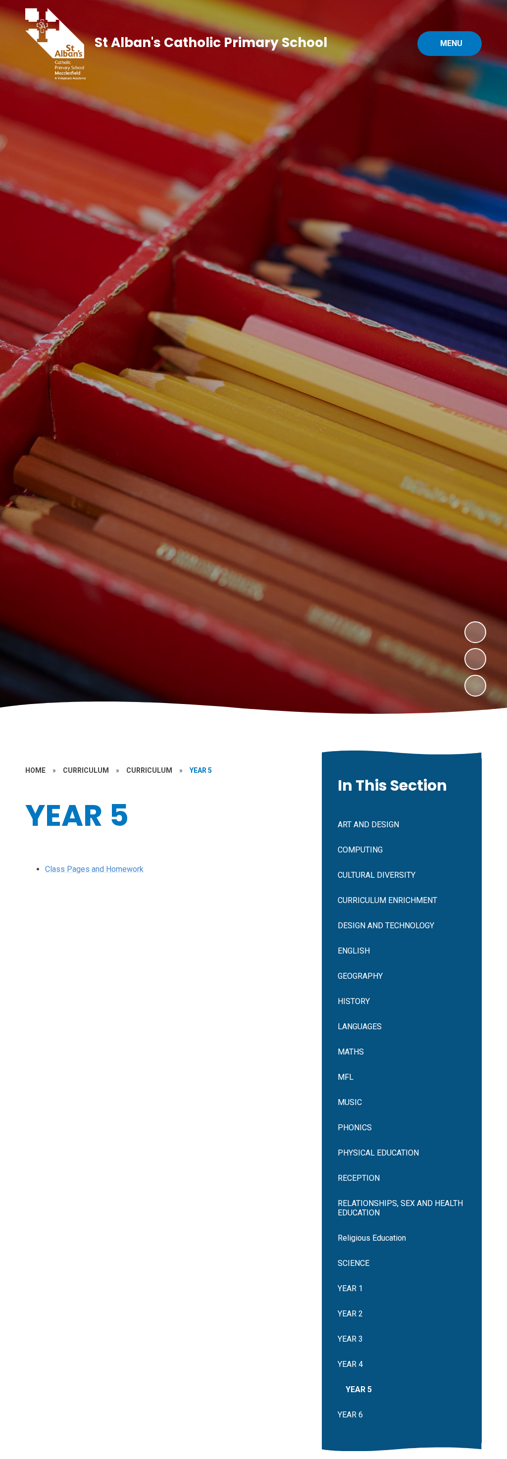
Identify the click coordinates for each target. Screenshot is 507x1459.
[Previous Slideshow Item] (475, 659)
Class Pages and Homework (94, 869)
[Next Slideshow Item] (475, 632)
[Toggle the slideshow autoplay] (475, 686)
